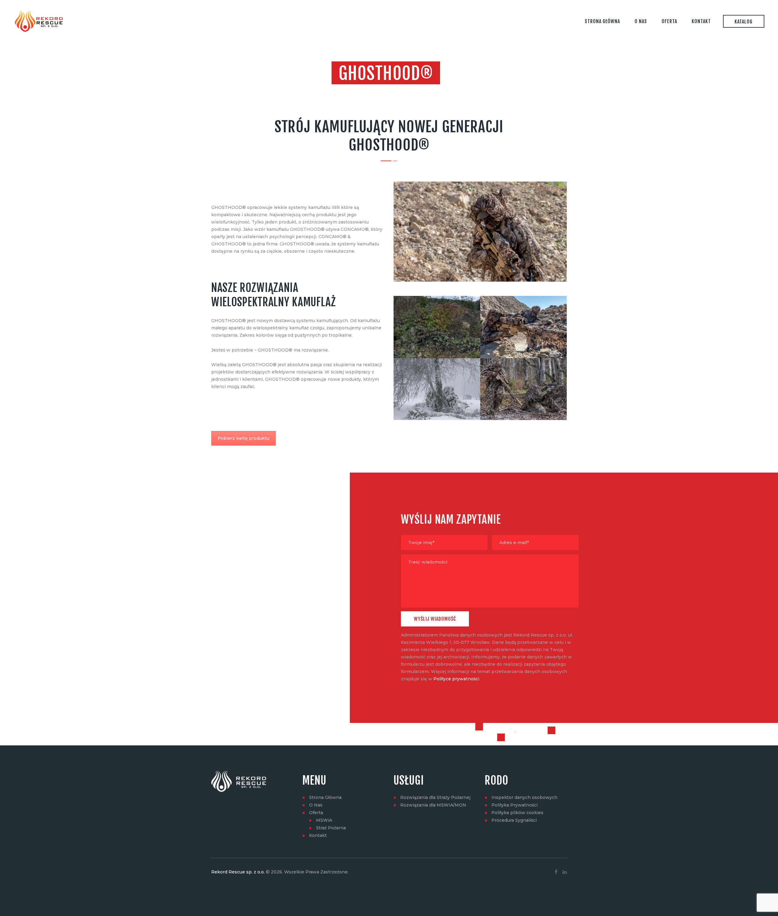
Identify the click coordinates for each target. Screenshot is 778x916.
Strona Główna (325, 797)
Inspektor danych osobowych (524, 797)
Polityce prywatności (456, 679)
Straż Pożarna (331, 828)
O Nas (315, 805)
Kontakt (318, 835)
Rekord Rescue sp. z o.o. (238, 872)
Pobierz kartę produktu (243, 438)
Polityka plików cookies (517, 812)
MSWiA (324, 820)
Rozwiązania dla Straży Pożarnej (435, 797)
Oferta (316, 812)
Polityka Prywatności (514, 805)
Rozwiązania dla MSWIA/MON (433, 805)
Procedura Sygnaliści (514, 820)
